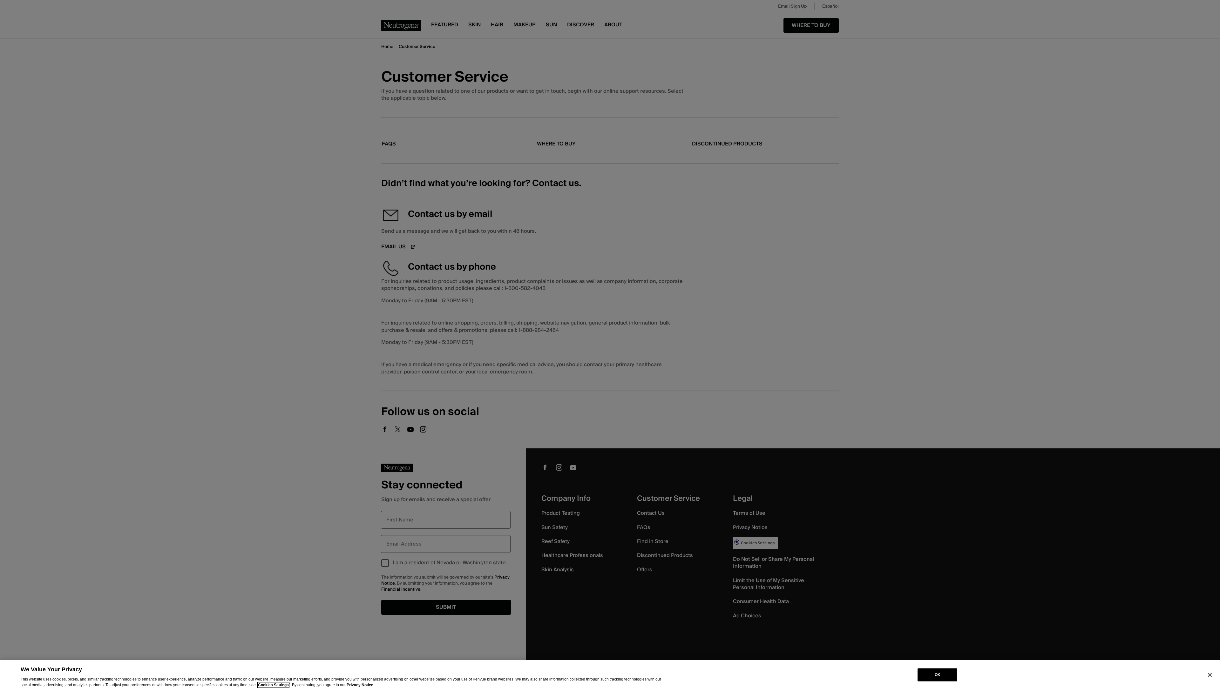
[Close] (1210, 675)
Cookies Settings (273, 685)
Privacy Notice (360, 685)
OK (937, 675)
